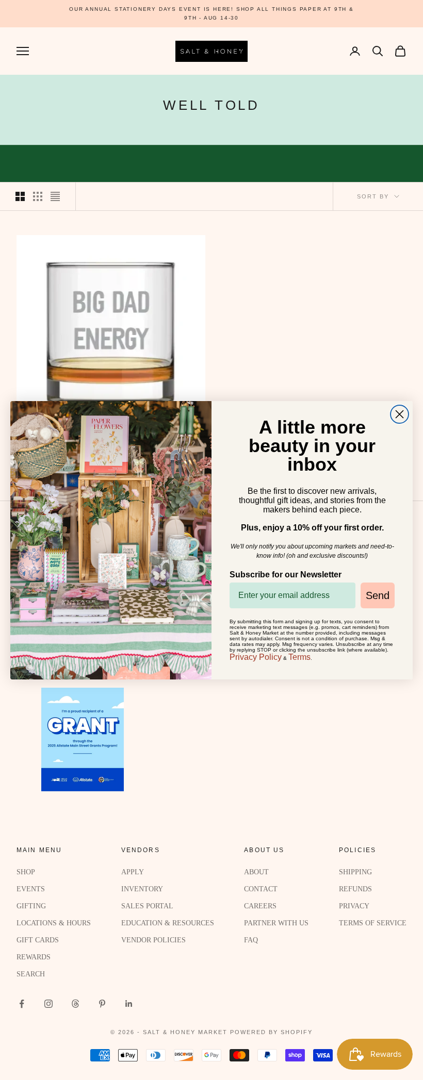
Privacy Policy (256, 657)
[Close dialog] (400, 414)
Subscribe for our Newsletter (285, 574)
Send (377, 595)
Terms (299, 657)
